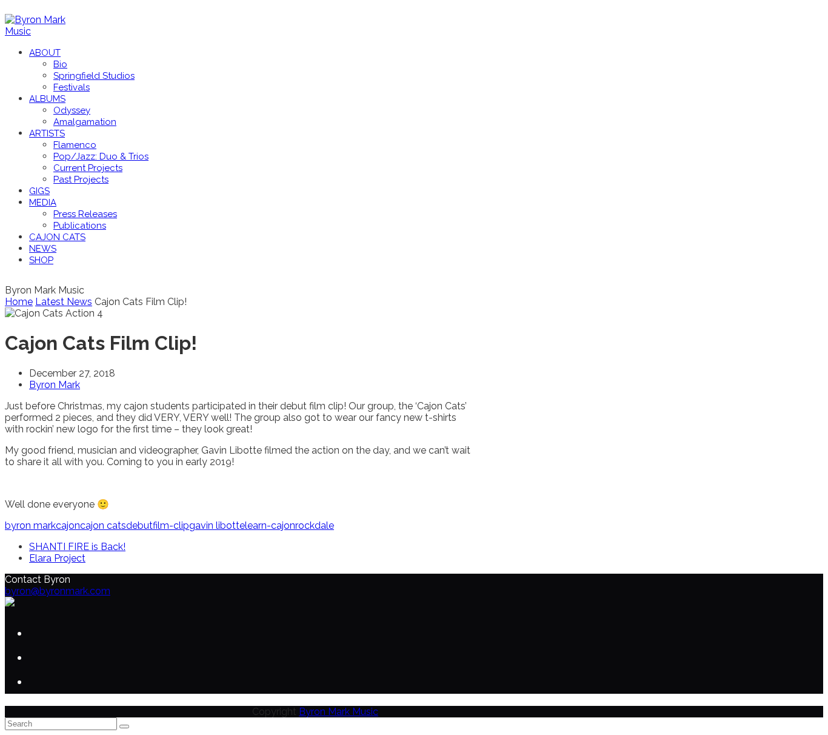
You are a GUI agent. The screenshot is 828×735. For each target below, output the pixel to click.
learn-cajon (270, 525)
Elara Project (57, 558)
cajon (68, 525)
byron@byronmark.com (57, 591)
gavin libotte (217, 525)
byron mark (30, 525)
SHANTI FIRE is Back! (77, 546)
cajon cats (103, 525)
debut (139, 525)
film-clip (171, 525)
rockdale (314, 525)
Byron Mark (54, 385)
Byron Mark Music (338, 711)
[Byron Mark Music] (44, 31)
